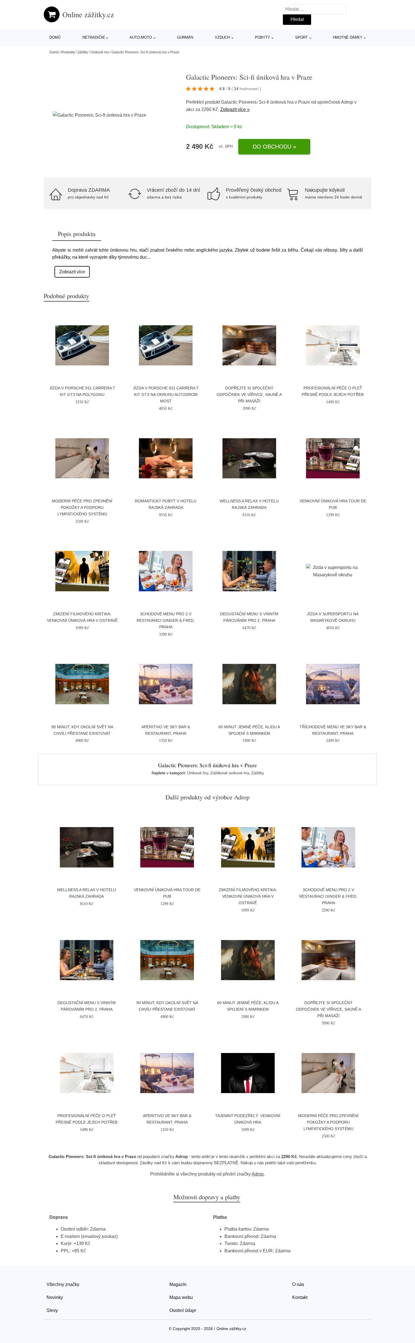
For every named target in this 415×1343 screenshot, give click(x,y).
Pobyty (262, 37)
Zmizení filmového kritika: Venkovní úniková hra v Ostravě (248, 896)
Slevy (52, 1310)
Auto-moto (141, 37)
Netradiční (93, 37)
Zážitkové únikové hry (229, 773)
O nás (298, 1284)
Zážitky (82, 52)
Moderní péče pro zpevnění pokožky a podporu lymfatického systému (82, 507)
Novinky (55, 1297)
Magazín (178, 1284)
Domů (54, 37)
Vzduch (222, 37)
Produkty (68, 52)
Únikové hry (100, 52)
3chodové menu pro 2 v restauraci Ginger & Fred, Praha (166, 620)
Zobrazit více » (235, 109)
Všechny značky (63, 1284)
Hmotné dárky (347, 37)
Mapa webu (181, 1297)
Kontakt (299, 1297)
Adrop (347, 102)
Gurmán (185, 37)
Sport (301, 37)
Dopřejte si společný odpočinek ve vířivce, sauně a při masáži (249, 394)
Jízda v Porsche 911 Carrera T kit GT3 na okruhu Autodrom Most (166, 394)
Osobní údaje (182, 1310)
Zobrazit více (72, 271)
